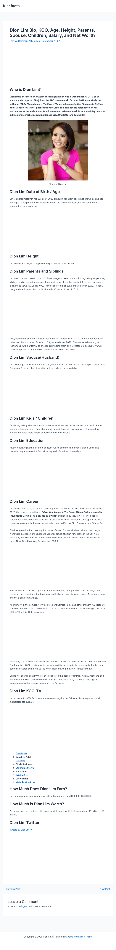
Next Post (106, 889)
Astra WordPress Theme (80, 936)
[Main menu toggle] (110, 6)
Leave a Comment (19, 41)
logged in (26, 906)
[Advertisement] (58, 66)
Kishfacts (11, 6)
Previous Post (11, 889)
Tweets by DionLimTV (21, 829)
